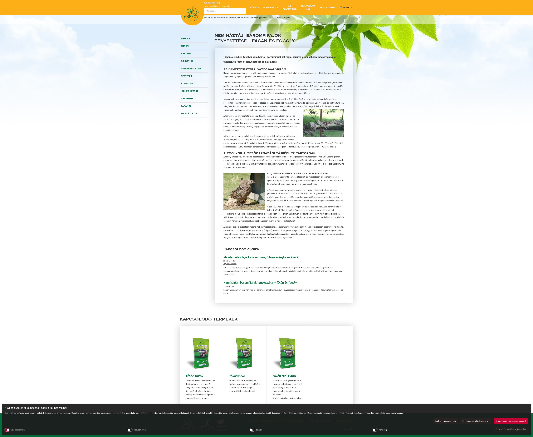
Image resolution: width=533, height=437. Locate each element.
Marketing (383, 430)
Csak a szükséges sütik (445, 421)
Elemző (259, 430)
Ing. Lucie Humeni (230, 264)
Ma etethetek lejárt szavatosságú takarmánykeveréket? (260, 257)
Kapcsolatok (327, 7)
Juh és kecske (189, 91)
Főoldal (207, 18)
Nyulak (185, 38)
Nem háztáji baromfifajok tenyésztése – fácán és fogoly (260, 283)
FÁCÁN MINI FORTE (284, 375)
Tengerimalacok (191, 68)
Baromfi (186, 53)
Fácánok (232, 18)
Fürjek (185, 46)
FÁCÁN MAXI (237, 375)
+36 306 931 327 (211, 3)
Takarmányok (271, 7)
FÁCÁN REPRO (194, 375)
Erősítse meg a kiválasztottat (475, 421)
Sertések (186, 76)
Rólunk (254, 7)
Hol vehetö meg (308, 7)
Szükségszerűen (18, 430)
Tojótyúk (187, 61)
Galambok (187, 98)
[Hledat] (242, 11)
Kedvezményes (140, 430)
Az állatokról (219, 18)
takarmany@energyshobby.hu (217, 6)
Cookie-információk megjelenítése (511, 429)
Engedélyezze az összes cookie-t (511, 421)
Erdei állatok (189, 113)
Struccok (187, 83)
